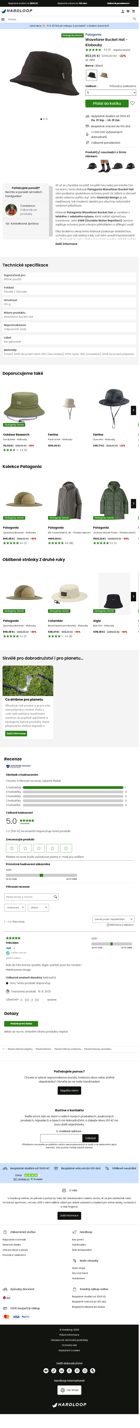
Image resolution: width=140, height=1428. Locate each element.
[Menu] (3, 19)
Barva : (94, 65)
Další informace (66, 244)
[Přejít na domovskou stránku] (5, 1049)
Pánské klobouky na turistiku (97, 1049)
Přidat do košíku (107, 103)
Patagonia (93, 34)
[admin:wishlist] (132, 103)
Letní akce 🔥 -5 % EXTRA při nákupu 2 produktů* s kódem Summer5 (69, 26)
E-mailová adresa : (69, 1131)
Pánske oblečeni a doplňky (20, 1049)
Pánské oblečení (43, 1049)
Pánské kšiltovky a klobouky (68, 1049)
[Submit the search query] (135, 19)
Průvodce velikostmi (123, 86)
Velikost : (91, 86)
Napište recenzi (121, 50)
